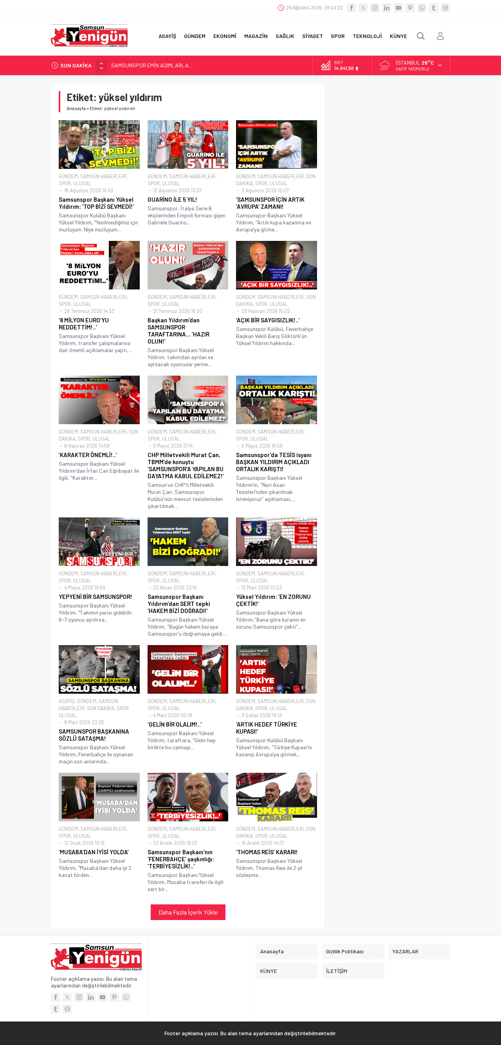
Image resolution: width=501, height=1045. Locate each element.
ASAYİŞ (67, 701)
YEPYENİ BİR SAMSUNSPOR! (95, 596)
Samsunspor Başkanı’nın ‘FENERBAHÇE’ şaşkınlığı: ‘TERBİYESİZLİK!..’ (181, 859)
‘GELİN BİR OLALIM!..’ (175, 724)
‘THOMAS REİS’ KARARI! (267, 851)
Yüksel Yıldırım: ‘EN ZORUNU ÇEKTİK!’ (273, 600)
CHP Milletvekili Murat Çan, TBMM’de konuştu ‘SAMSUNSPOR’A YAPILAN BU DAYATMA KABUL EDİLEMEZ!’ (186, 465)
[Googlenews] (445, 8)
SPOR (65, 183)
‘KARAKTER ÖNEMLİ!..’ (88, 454)
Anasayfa (76, 108)
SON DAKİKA (100, 708)
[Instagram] (375, 8)
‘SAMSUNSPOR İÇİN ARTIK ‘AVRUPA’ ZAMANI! (270, 203)
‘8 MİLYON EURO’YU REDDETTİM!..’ (84, 323)
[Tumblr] (433, 8)
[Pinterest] (410, 8)
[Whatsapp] (422, 8)
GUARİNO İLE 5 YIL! (172, 199)
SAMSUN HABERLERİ (103, 176)
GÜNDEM (68, 176)
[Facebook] (351, 8)
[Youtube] (398, 8)
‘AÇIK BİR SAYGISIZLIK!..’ (268, 320)
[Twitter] (363, 8)
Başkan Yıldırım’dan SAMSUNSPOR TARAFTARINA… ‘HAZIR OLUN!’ (178, 330)
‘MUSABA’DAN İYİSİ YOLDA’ (94, 851)
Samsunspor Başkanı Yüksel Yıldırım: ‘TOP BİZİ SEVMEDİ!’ (96, 203)
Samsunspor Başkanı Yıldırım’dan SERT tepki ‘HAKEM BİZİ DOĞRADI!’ (179, 603)
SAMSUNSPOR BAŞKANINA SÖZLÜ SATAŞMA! (94, 735)
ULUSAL (82, 183)
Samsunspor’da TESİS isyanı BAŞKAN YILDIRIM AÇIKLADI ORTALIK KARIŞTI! (274, 461)
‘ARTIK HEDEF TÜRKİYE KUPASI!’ (266, 728)
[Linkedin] (386, 8)
